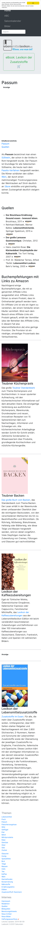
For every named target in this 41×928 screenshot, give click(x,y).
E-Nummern (17, 892)
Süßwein (6, 157)
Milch (4, 835)
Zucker (4, 850)
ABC (6, 15)
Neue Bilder (6, 916)
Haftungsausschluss (9, 919)
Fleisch (4, 822)
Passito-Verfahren (10, 170)
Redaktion (6, 904)
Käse (3, 840)
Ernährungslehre (8, 887)
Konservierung (7, 882)
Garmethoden (7, 879)
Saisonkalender (12, 21)
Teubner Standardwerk (23, 388)
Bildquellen (6, 909)
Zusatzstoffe (7, 892)
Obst (3, 845)
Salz (3, 847)
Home (12, 10)
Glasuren (5, 853)
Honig (4, 856)
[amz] (28, 221)
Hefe (3, 869)
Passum (5, 143)
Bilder (7, 26)
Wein (4, 177)
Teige (4, 864)
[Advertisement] (20, 110)
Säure (7, 186)
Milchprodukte (7, 837)
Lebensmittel (7, 817)
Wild (3, 827)
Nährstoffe (6, 884)
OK (33, 3)
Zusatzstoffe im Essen (13, 716)
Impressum (6, 901)
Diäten (4, 889)
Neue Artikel (6, 914)
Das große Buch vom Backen (16, 500)
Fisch (4, 819)
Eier (3, 832)
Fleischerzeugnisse (9, 824)
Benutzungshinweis (9, 911)
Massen (5, 866)
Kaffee (4, 874)
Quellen (5, 147)
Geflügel (5, 830)
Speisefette (6, 859)
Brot (3, 861)
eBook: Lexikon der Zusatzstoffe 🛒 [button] (19, 62)
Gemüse (5, 842)
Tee (3, 871)
